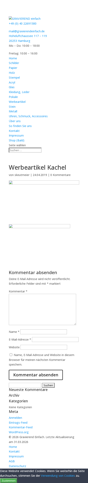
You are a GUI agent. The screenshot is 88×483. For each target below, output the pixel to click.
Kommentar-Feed (21, 427)
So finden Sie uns (20, 126)
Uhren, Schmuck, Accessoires (28, 116)
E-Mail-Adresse (20, 339)
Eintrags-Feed (18, 422)
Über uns (15, 121)
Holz (12, 73)
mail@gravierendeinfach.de (27, 31)
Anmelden (15, 418)
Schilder (14, 63)
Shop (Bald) (16, 140)
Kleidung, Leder (19, 92)
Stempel (14, 77)
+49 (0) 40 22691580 (22, 23)
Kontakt (14, 131)
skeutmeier (22, 175)
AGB (12, 461)
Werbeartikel (17, 102)
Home (13, 58)
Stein (12, 107)
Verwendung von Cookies (58, 476)
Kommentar (18, 291)
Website (14, 347)
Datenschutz (17, 466)
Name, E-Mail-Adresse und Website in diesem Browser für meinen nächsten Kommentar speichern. (41, 360)
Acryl (12, 82)
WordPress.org (19, 432)
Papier (13, 68)
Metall (13, 111)
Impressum (16, 135)
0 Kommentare (60, 175)
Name (14, 332)
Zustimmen (9, 480)
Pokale (13, 97)
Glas (12, 87)
